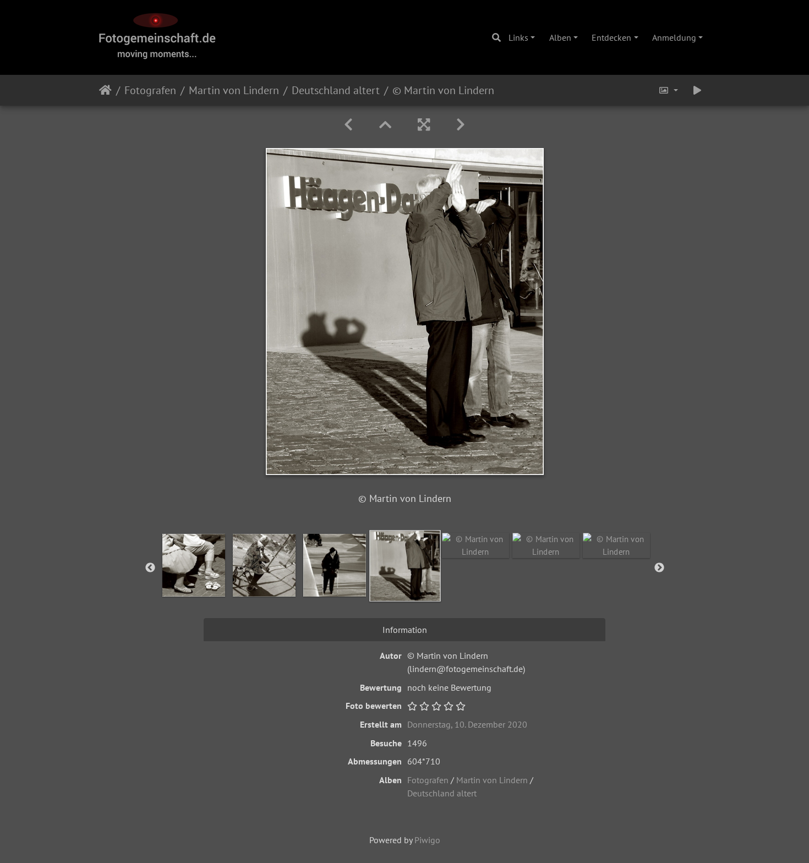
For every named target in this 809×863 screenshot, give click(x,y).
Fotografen (150, 90)
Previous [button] (150, 567)
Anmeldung (674, 37)
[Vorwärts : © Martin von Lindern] (460, 125)
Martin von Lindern (234, 90)
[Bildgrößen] (668, 90)
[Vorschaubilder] (385, 125)
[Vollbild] (423, 125)
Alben (560, 37)
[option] (193, 565)
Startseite (105, 90)
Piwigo (427, 839)
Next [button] (659, 567)
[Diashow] (697, 90)
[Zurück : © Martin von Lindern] (348, 125)
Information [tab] (404, 629)
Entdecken (611, 37)
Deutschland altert (336, 90)
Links (518, 37)
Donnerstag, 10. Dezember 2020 (467, 724)
